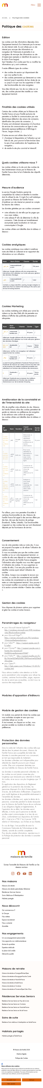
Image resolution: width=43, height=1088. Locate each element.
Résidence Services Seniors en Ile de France (14, 1010)
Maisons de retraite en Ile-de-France (12, 983)
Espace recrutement (8, 920)
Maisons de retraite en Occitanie (11, 986)
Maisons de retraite (8, 886)
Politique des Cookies (21, 1058)
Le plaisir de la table (8, 951)
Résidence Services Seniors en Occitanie (14, 1004)
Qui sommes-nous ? (8, 910)
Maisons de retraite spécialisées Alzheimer (16, 889)
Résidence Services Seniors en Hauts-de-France (15, 1007)
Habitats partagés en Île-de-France (12, 1036)
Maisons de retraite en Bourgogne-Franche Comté (16, 976)
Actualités (5, 926)
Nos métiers (6, 917)
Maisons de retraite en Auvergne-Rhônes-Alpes (15, 973)
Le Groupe (5, 913)
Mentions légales (21, 1054)
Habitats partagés (8, 898)
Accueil (4, 18)
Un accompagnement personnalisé (13, 938)
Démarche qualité (8, 954)
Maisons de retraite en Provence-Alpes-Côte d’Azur (17, 989)
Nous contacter (7, 923)
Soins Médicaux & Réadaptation (13, 895)
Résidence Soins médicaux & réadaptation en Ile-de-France (19, 1022)
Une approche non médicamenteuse (14, 941)
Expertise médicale (8, 947)
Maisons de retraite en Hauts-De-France (13, 979)
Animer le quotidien (8, 944)
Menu (33, 5)
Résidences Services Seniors (11, 892)
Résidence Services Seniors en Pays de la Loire (15, 1001)
